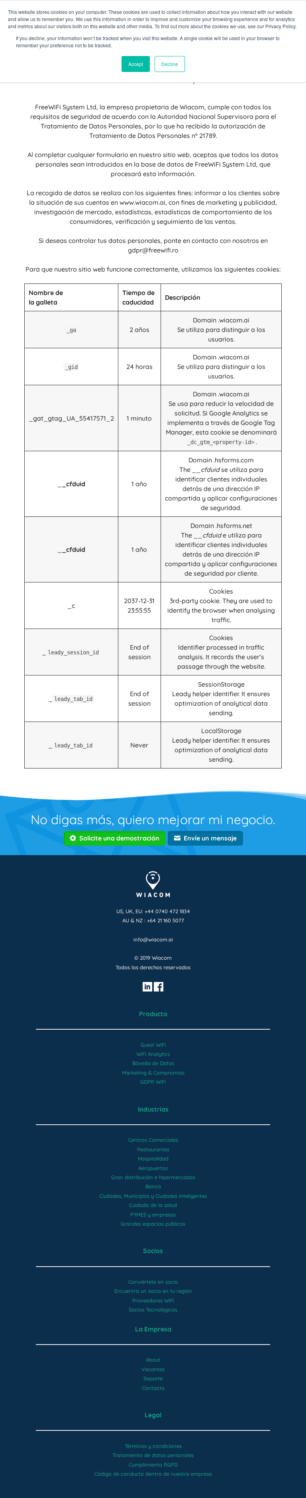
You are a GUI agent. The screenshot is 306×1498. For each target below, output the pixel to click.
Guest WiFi (153, 1045)
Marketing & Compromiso (153, 1072)
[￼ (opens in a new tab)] (147, 986)
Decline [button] (169, 63)
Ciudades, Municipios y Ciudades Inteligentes (153, 1196)
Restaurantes (153, 1149)
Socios (153, 1251)
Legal (153, 1415)
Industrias (153, 1109)
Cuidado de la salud (153, 1205)
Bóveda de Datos (153, 1063)
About (153, 1359)
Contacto (153, 1388)
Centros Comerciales (153, 1140)
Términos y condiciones (153, 1446)
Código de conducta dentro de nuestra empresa (153, 1474)
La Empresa (153, 1329)
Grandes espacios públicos (153, 1224)
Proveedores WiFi (153, 1300)
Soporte (153, 1378)
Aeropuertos (153, 1168)
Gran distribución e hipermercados (153, 1177)
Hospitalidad (153, 1158)
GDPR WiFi (153, 1082)
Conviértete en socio (153, 1282)
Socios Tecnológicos (153, 1309)
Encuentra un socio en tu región (153, 1291)
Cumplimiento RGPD (153, 1464)
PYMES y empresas (153, 1214)
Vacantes (153, 1369)
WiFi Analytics (153, 1054)
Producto (153, 1014)
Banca (153, 1186)
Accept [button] (135, 63)
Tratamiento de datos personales (153, 1455)
